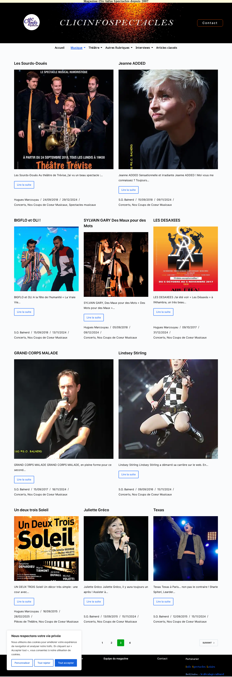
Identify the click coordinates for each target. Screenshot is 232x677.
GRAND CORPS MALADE (36, 353)
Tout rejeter (44, 662)
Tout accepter (66, 662)
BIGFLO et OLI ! (27, 220)
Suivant (207, 642)
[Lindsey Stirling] (168, 409)
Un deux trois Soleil (31, 510)
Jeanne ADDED (132, 63)
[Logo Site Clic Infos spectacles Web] (31, 22)
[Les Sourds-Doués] (63, 119)
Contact (162, 658)
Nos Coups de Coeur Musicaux (47, 204)
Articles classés (166, 47)
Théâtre (94, 47)
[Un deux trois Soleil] (46, 548)
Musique (77, 47)
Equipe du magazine (116, 658)
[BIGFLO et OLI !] (46, 259)
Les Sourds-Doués (30, 63)
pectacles (200, 667)
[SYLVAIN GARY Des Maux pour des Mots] (116, 264)
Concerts (20, 204)
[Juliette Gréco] (116, 548)
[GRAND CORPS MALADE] (63, 409)
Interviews (143, 47)
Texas (158, 510)
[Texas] (185, 548)
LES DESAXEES (166, 220)
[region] (44, 650)
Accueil (60, 47)
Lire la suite (25, 183)
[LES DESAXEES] (185, 259)
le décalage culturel (212, 674)
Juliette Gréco (96, 510)
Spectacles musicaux (82, 204)
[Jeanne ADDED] (168, 119)
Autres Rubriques (117, 47)
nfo (189, 667)
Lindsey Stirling (132, 353)
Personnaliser (22, 662)
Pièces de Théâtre (25, 621)
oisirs (211, 667)
